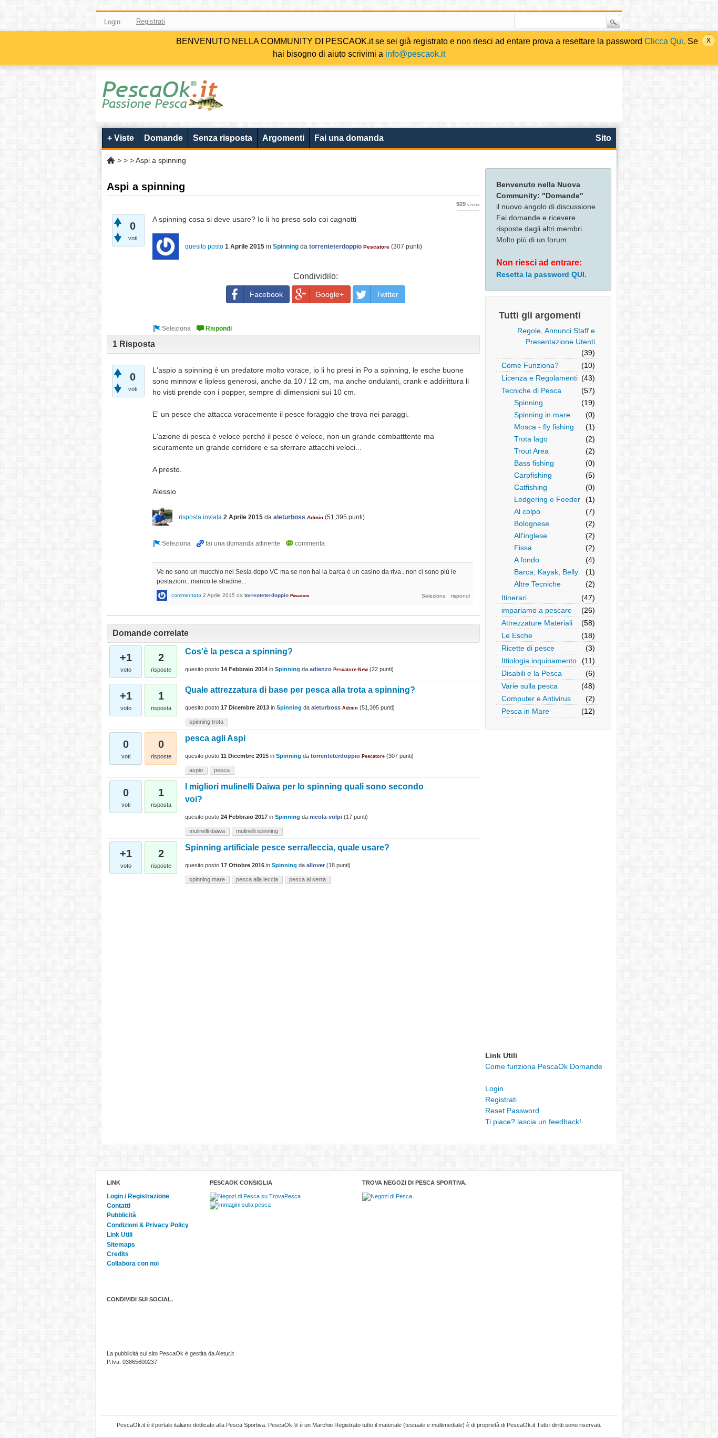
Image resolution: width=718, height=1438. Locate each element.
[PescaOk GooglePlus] (471, 21)
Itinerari (514, 597)
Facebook (425, 21)
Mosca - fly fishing (544, 427)
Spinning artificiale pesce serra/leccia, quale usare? (287, 847)
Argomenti (283, 137)
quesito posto (204, 246)
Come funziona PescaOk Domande (543, 1066)
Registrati (150, 21)
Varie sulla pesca (529, 686)
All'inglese (530, 535)
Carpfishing (533, 475)
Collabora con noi (133, 1263)
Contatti (118, 1205)
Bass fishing (534, 463)
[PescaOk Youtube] (456, 21)
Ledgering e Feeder (547, 499)
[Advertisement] (548, 892)
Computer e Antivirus (536, 698)
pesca (222, 770)
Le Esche (516, 635)
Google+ (329, 294)
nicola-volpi (326, 817)
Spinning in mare (542, 414)
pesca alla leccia (257, 879)
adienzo (321, 669)
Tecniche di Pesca (531, 390)
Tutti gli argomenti (540, 315)
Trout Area (531, 451)
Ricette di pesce (528, 648)
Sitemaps (121, 1244)
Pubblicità (121, 1215)
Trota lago (531, 439)
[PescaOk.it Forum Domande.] (163, 104)
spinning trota (206, 721)
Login (112, 22)
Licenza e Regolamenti (539, 378)
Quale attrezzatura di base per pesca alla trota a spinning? (300, 689)
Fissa (523, 547)
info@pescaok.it (415, 53)
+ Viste (120, 137)
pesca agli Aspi (215, 738)
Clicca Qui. (664, 41)
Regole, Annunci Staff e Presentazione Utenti (556, 336)
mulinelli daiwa (207, 831)
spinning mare (207, 879)
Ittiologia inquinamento (539, 660)
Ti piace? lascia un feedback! (533, 1121)
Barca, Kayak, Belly (546, 572)
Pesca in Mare (525, 711)
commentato (186, 595)
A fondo (526, 560)
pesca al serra (307, 879)
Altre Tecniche (537, 584)
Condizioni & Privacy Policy (148, 1225)
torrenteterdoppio (335, 246)
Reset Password (512, 1110)
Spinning (528, 402)
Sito (603, 137)
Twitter (441, 21)
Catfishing (530, 487)
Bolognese (531, 523)
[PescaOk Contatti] (486, 21)
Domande (163, 137)
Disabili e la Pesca (531, 673)
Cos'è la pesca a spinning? (239, 651)
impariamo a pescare (536, 610)
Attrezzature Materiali (536, 623)
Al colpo (527, 511)
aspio (196, 770)
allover (315, 865)
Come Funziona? (530, 365)
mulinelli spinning (257, 831)
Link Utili (119, 1234)
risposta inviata (200, 517)
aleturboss (289, 517)
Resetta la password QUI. (541, 274)
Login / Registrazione (138, 1196)
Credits (118, 1254)
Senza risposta (222, 137)
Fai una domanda (349, 137)
